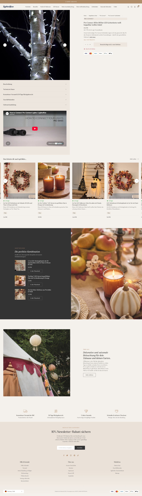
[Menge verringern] (85, 45)
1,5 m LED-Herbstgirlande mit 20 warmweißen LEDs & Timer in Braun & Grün (39, 262)
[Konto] (135, 7)
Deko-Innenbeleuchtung (68, 7)
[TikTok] (78, 455)
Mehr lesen (92, 37)
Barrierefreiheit (25, 481)
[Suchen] (131, 7)
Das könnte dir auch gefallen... (14, 159)
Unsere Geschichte (71, 465)
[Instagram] (71, 455)
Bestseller (35, 7)
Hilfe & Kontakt (25, 465)
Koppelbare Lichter (93, 15)
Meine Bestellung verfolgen (25, 470)
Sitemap (117, 473)
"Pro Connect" (103, 15)
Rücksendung (24, 473)
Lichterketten (95, 7)
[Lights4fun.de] (8, 7)
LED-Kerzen (56, 7)
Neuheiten (28, 7)
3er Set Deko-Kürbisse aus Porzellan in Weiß (39, 291)
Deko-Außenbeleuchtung (82, 7)
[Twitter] (67, 455)
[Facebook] (63, 455)
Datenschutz (117, 465)
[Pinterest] (74, 455)
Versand (25, 468)
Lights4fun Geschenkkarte (117, 470)
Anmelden (79, 448)
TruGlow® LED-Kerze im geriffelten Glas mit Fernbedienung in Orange (39, 277)
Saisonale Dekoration (105, 7)
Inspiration (71, 476)
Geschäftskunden (117, 468)
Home (85, 15)
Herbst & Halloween (45, 7)
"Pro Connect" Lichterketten (114, 15)
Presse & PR (71, 473)
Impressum (71, 470)
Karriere (71, 468)
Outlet (115, 7)
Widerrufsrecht (25, 476)
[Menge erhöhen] (90, 45)
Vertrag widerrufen (25, 478)
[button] (128, 7)
